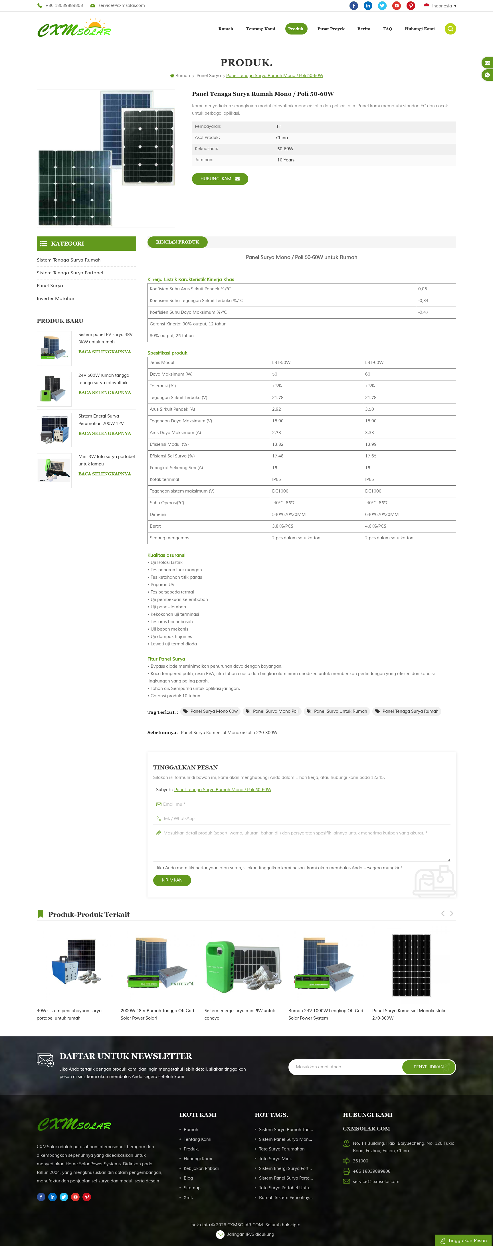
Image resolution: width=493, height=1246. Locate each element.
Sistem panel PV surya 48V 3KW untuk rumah (105, 338)
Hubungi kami (420, 29)
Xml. (188, 1197)
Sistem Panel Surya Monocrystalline (286, 1139)
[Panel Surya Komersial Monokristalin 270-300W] (411, 965)
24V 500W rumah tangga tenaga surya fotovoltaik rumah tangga (103, 380)
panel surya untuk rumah (340, 711)
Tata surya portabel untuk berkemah (286, 1188)
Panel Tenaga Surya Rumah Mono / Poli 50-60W (222, 790)
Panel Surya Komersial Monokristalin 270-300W (229, 733)
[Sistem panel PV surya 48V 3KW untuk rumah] (54, 348)
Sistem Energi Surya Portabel (286, 1168)
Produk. (296, 29)
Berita (363, 29)
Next (451, 913)
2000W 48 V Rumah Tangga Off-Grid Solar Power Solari (157, 1014)
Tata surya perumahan (282, 1149)
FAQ (387, 29)
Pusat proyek (331, 29)
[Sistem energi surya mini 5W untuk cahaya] (244, 965)
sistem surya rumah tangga (286, 1129)
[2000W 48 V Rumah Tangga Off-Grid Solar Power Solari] (160, 965)
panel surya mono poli (276, 711)
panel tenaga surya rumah (411, 711)
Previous (443, 913)
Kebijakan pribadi (201, 1168)
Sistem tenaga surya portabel (70, 273)
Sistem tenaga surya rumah (69, 260)
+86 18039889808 (64, 5)
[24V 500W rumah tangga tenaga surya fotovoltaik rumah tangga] (54, 389)
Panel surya (209, 75)
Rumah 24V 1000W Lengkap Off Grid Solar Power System (325, 1014)
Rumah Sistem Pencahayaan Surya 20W (286, 1197)
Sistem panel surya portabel (286, 1178)
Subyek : (213, 790)
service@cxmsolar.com (121, 5)
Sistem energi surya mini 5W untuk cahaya (240, 1014)
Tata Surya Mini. (275, 1159)
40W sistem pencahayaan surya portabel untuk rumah (69, 1014)
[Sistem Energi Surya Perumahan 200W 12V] (54, 430)
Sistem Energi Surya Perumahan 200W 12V (101, 420)
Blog (188, 1178)
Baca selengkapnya (104, 351)
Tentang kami (260, 29)
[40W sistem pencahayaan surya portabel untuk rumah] (76, 965)
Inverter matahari (56, 298)
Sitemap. (193, 1188)
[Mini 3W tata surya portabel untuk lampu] (54, 470)
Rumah (226, 29)
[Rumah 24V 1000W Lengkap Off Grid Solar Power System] (327, 965)
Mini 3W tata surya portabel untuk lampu (106, 460)
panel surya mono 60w (214, 711)
